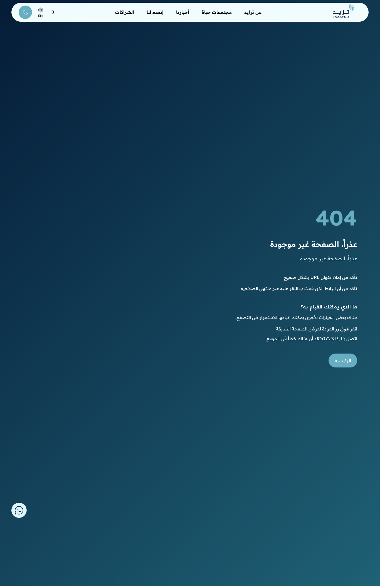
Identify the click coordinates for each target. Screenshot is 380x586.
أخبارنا (182, 12)
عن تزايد (252, 12)
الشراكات (124, 12)
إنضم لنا (155, 12)
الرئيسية (343, 360)
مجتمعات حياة (217, 12)
